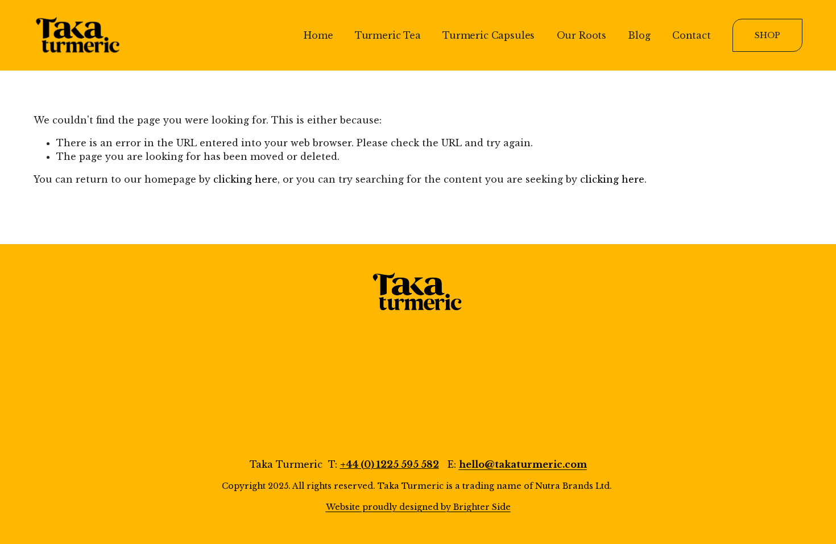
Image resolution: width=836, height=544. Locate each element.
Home (318, 35)
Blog (639, 35)
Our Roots (582, 35)
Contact (691, 35)
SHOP (767, 35)
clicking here (245, 179)
